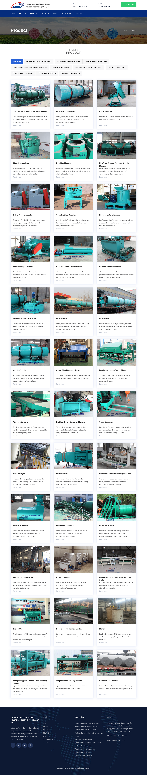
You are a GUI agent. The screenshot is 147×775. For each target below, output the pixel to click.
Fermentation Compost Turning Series (88, 67)
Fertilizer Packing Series (47, 73)
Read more (17, 125)
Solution (45, 13)
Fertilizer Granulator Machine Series (38, 61)
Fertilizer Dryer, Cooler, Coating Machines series (30, 67)
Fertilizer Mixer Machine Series (96, 61)
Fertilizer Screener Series (116, 67)
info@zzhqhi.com (118, 740)
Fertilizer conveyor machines (23, 73)
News (55, 13)
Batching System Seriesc (61, 67)
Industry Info (67, 13)
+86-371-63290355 (120, 736)
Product (22, 13)
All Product (17, 61)
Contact (80, 13)
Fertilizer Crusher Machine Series (68, 61)
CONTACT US (129, 4)
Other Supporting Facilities (70, 73)
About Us (34, 13)
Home (13, 13)
